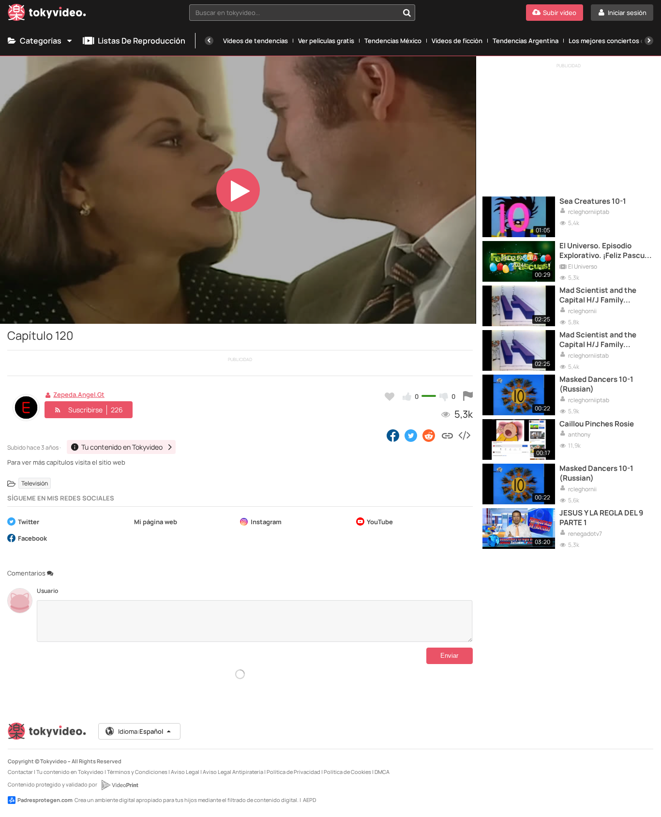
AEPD (309, 799)
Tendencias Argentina (525, 40)
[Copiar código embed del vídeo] (464, 435)
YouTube (380, 522)
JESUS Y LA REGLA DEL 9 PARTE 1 (601, 518)
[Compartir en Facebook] (393, 435)
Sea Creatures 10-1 (592, 201)
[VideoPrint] (119, 785)
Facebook (32, 539)
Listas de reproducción (141, 40)
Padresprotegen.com (45, 799)
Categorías (40, 40)
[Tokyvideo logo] (47, 14)
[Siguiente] (649, 40)
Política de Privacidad (293, 771)
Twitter (28, 522)
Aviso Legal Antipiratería (233, 771)
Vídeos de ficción (457, 40)
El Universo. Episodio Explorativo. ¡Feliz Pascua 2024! (604, 251)
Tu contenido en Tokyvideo (70, 771)
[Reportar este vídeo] (468, 396)
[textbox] (294, 12)
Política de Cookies (347, 771)
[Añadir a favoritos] (389, 396)
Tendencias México (392, 40)
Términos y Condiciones (137, 771)
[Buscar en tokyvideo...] (407, 12)
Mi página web (155, 522)
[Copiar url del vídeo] (447, 435)
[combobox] (302, 12)
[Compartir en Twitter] (411, 435)
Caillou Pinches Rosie (596, 424)
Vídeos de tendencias (255, 40)
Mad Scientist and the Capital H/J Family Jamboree (597, 295)
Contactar (20, 771)
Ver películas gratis (326, 40)
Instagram (266, 522)
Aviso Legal (185, 771)
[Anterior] (209, 40)
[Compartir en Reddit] (429, 435)
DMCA (382, 771)
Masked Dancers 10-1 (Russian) (596, 384)
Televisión (34, 483)
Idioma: (140, 731)
